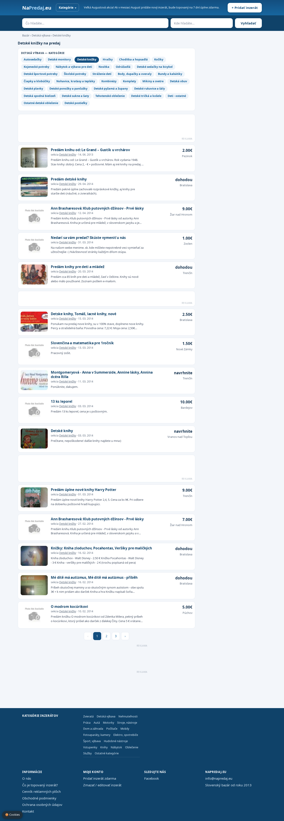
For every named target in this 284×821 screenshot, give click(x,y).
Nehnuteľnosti (128, 716)
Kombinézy (108, 81)
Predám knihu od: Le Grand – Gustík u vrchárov (90, 149)
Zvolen (188, 244)
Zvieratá (88, 716)
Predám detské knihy (69, 179)
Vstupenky (90, 747)
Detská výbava (41, 35)
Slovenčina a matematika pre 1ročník (82, 342)
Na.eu (36, 7)
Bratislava (186, 185)
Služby (87, 753)
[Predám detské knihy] (34, 187)
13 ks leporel (61, 401)
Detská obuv (178, 81)
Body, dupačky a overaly (135, 74)
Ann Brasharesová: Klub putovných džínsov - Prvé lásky (97, 208)
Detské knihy (62, 430)
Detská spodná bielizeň (39, 96)
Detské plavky (33, 88)
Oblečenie (131, 747)
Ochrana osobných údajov (42, 804)
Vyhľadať (248, 23)
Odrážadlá (123, 67)
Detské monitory (59, 59)
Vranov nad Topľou (180, 437)
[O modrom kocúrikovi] (34, 615)
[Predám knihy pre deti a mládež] (34, 275)
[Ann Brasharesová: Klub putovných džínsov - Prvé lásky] (34, 216)
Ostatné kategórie (107, 753)
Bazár (26, 35)
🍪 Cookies (12, 815)
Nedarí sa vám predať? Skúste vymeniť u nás (88, 237)
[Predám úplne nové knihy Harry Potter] (34, 498)
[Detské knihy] (34, 439)
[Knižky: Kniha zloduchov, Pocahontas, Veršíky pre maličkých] (34, 556)
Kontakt (28, 811)
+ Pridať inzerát (245, 7)
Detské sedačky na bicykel (155, 67)
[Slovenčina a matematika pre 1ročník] (34, 351)
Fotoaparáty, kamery (96, 735)
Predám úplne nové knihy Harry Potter (83, 489)
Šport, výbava (92, 741)
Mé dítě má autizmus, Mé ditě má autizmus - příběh (94, 577)
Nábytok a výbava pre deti (74, 67)
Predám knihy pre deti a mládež (77, 266)
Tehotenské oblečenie (110, 96)
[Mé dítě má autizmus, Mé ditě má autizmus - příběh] (34, 586)
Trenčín (187, 273)
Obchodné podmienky (39, 798)
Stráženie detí (102, 74)
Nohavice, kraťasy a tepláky (75, 81)
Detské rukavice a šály (149, 88)
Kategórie (66, 8)
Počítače (111, 729)
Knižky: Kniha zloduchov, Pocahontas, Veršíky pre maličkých (101, 548)
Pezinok (187, 156)
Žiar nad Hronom (181, 214)
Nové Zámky (184, 349)
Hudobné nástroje (116, 741)
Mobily (124, 729)
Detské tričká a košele (146, 96)
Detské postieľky (76, 103)
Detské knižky (62, 35)
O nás (26, 778)
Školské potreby (75, 74)
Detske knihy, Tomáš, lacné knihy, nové (83, 313)
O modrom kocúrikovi (69, 606)
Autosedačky (32, 59)
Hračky (108, 59)
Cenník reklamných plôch (41, 791)
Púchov (187, 613)
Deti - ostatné (177, 96)
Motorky (108, 723)
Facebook (151, 778)
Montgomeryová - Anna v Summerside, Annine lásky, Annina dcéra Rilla (101, 374)
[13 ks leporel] (34, 410)
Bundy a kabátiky (170, 74)
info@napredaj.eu (218, 778)
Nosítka (104, 67)
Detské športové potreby (40, 74)
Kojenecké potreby (36, 67)
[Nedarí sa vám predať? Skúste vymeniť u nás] (34, 246)
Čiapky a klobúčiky (37, 81)
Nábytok (116, 747)
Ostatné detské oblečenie (41, 103)
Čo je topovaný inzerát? (40, 785)
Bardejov (186, 408)
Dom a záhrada (93, 729)
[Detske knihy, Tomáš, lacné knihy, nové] (34, 322)
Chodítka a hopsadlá (133, 59)
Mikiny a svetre (153, 81)
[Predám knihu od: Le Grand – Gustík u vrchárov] (34, 158)
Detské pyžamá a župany (111, 88)
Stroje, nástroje (127, 723)
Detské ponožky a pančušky (68, 88)
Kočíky (158, 59)
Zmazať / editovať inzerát (102, 785)
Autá (97, 723)
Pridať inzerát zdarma (99, 778)
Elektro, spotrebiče (125, 735)
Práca (87, 723)
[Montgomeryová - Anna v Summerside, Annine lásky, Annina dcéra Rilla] (34, 380)
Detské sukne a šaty (75, 96)
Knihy (104, 747)
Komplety (129, 81)
